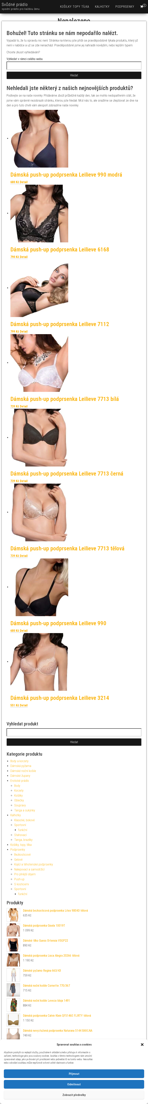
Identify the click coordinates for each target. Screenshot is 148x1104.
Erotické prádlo (19, 781)
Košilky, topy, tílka (21, 845)
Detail (24, 182)
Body (17, 786)
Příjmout (74, 1074)
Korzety (19, 790)
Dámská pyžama (20, 766)
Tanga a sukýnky (24, 810)
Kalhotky (102, 6)
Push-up (19, 879)
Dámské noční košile (23, 771)
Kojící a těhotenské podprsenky (33, 864)
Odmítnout (74, 1084)
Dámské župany (20, 776)
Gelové (18, 859)
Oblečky (19, 800)
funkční (22, 830)
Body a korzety (19, 761)
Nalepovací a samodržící (29, 869)
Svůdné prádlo (15, 4)
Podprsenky (124, 6)
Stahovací (20, 835)
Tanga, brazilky (23, 840)
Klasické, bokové (24, 820)
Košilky (18, 795)
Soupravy (20, 805)
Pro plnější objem (25, 874)
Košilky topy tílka (74, 6)
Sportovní (20, 825)
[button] (142, 1044)
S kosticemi (21, 884)
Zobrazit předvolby (74, 1095)
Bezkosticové (22, 854)
